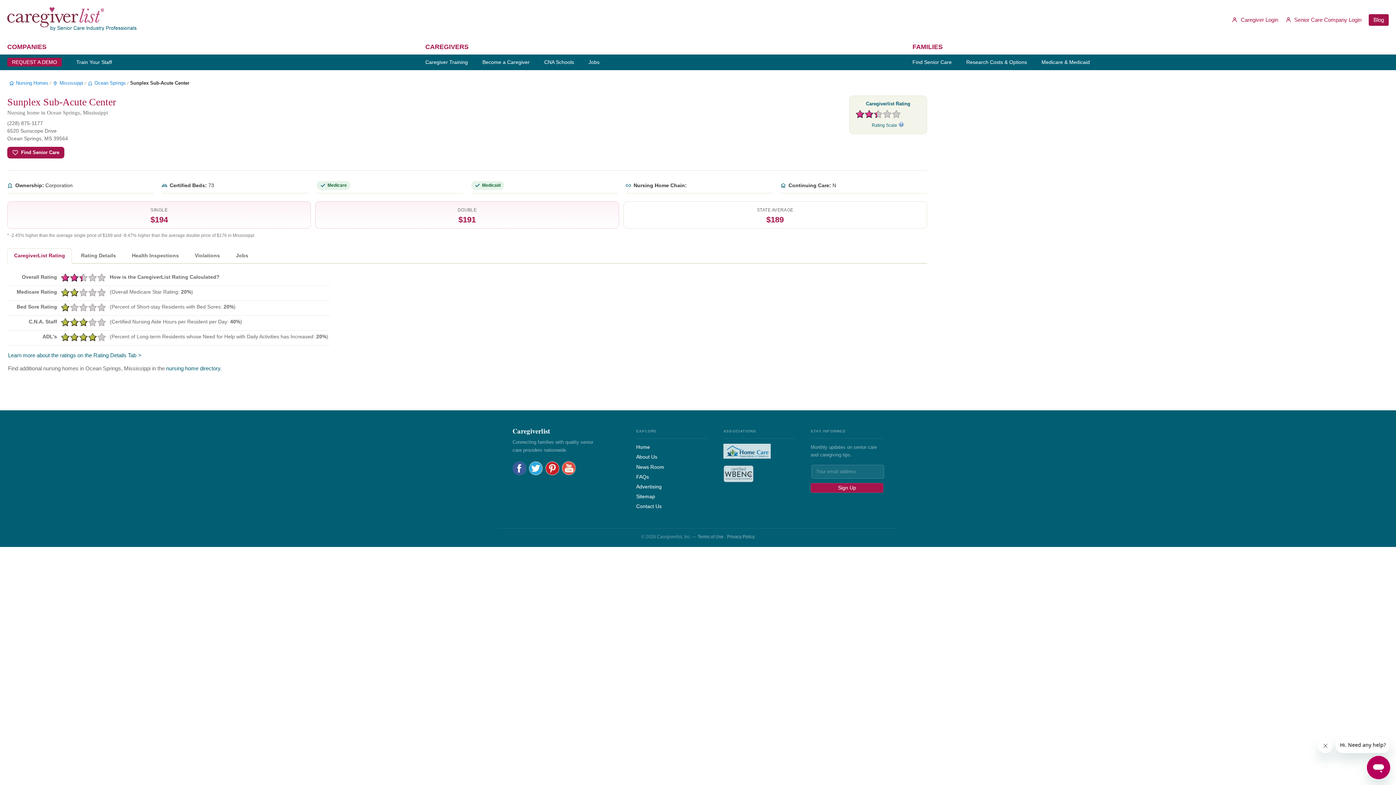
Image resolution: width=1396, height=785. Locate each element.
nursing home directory (193, 368)
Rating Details (98, 255)
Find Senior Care (40, 152)
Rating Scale (885, 125)
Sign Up (847, 488)
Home (643, 447)
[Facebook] (520, 468)
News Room (650, 467)
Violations (207, 255)
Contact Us (649, 506)
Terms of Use (710, 536)
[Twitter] (536, 468)
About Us (646, 457)
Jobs (242, 255)
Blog (1378, 20)
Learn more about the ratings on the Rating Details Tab (72, 355)
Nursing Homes (32, 83)
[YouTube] (569, 468)
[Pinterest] (552, 468)
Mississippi (71, 83)
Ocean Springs (110, 83)
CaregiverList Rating (39, 255)
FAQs (642, 477)
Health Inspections (155, 255)
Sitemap (645, 496)
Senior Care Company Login (1327, 20)
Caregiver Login (1258, 20)
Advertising (649, 487)
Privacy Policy (741, 536)
